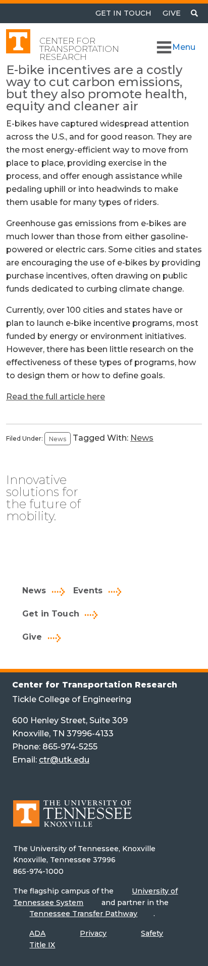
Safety (152, 933)
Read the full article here (55, 396)
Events (88, 590)
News (57, 438)
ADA (37, 933)
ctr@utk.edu (64, 760)
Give (172, 13)
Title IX (42, 944)
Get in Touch (50, 613)
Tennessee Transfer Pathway (83, 913)
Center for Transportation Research (79, 49)
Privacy (93, 933)
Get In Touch (123, 13)
